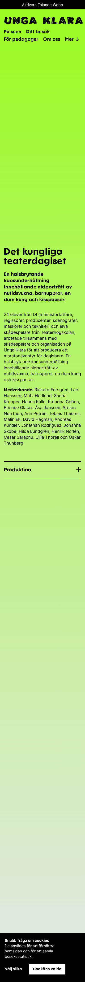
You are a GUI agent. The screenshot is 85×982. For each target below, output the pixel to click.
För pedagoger (21, 39)
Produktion (17, 469)
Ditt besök (38, 31)
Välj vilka (13, 968)
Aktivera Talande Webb (42, 4)
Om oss (51, 39)
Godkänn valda (47, 968)
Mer (69, 39)
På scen (12, 31)
